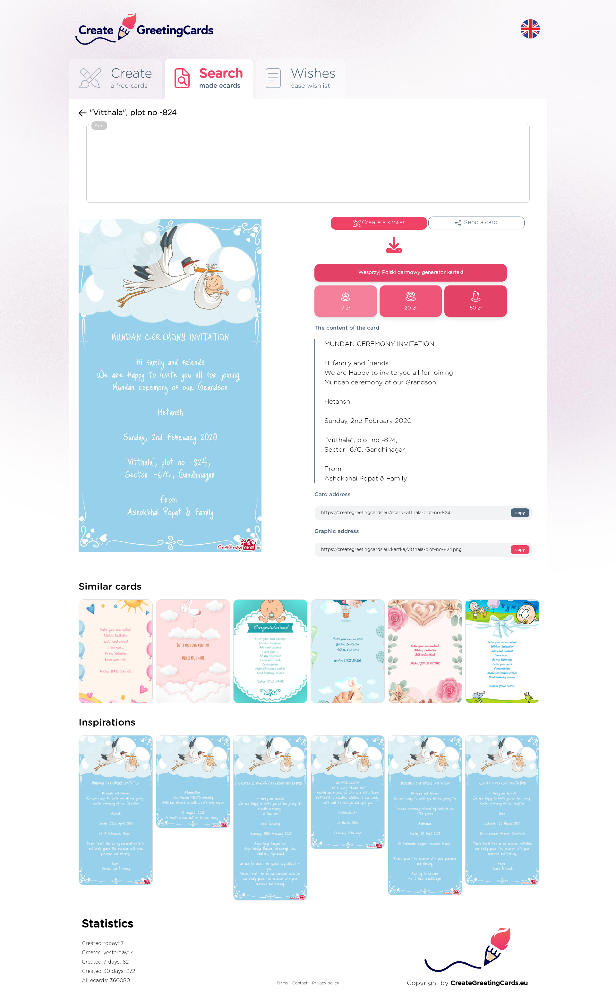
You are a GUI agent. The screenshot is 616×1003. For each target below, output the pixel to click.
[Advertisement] (308, 164)
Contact (300, 983)
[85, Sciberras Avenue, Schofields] (504, 810)
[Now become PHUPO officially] (194, 782)
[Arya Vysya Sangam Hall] (272, 818)
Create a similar (383, 223)
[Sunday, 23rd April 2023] (117, 810)
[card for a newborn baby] (504, 651)
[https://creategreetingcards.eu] (293, 29)
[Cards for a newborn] (194, 651)
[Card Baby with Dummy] (272, 651)
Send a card (481, 223)
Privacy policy (325, 983)
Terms (282, 983)
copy (520, 513)
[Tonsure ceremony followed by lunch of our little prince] (426, 815)
